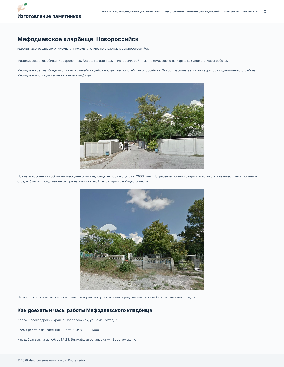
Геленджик (107, 48)
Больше (248, 11)
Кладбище (231, 11)
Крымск (121, 48)
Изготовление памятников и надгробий (192, 11)
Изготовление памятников (49, 16)
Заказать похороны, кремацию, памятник (130, 11)
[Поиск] (265, 11)
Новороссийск (138, 48)
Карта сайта (76, 360)
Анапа (94, 48)
